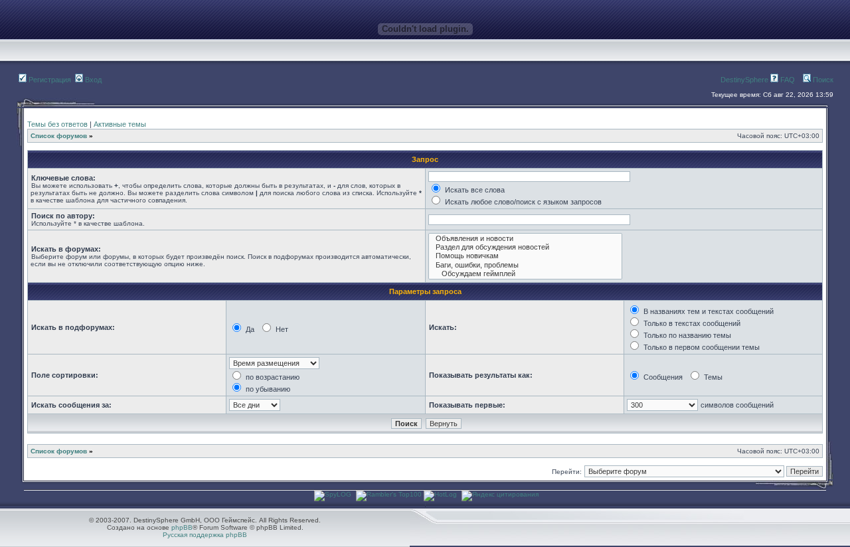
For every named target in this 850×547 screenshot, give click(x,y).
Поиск (822, 80)
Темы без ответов (57, 124)
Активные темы (120, 124)
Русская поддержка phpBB (205, 534)
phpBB (182, 527)
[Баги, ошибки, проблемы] (525, 265)
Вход (92, 80)
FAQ (786, 80)
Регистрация (49, 80)
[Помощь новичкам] (525, 256)
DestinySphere (744, 80)
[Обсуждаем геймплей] (525, 274)
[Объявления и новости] (525, 238)
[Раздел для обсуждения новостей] (525, 247)
